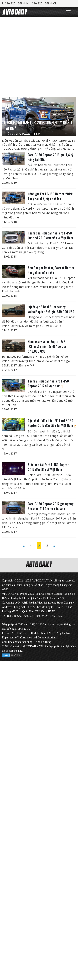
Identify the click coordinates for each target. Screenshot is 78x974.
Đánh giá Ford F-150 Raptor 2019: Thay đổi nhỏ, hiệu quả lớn (50, 196)
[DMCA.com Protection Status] (12, 654)
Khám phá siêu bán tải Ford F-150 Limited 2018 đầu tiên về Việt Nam (50, 235)
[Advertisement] (39, 56)
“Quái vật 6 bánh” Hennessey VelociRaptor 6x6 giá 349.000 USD (51, 309)
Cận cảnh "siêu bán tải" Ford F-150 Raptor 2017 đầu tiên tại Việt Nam (52, 423)
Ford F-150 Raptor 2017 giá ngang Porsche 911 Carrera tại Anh (51, 506)
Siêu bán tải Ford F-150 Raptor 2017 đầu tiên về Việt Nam (48, 467)
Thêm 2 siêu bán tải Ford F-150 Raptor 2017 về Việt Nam (48, 383)
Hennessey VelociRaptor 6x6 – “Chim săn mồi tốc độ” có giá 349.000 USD (48, 346)
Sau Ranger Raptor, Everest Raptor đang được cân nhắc (51, 270)
